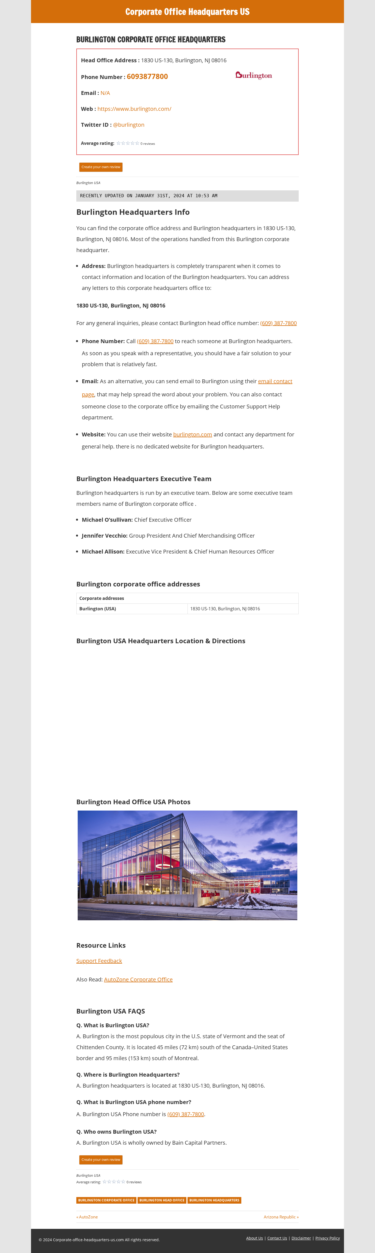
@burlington (128, 124)
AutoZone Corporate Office (138, 979)
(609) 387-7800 (278, 323)
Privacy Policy (327, 1238)
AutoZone (88, 1217)
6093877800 (147, 76)
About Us (254, 1238)
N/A (105, 93)
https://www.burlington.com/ (134, 108)
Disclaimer (301, 1238)
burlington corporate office (106, 1200)
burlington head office (161, 1200)
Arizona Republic (280, 1217)
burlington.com (192, 434)
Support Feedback (99, 960)
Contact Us (277, 1238)
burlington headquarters (214, 1200)
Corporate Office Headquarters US (187, 11)
